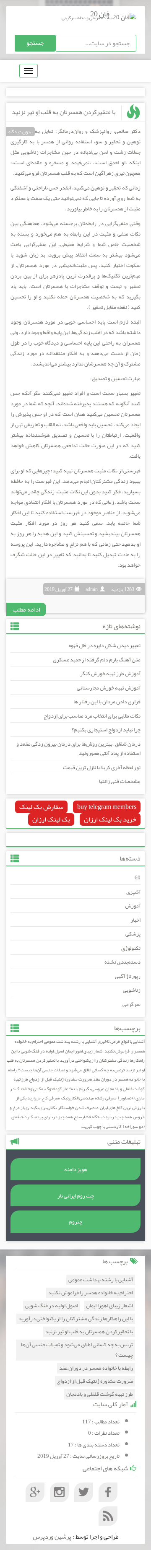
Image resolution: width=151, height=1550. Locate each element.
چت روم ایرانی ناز (75, 1195)
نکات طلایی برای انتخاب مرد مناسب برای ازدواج (92, 715)
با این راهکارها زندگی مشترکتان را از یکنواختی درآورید (78, 1056)
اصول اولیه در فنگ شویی (42, 1051)
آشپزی (133, 891)
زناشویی (132, 990)
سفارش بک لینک (41, 807)
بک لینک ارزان (51, 819)
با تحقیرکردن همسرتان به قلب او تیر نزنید (64, 112)
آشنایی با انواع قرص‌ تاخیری (121, 1041)
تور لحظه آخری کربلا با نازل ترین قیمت (102, 767)
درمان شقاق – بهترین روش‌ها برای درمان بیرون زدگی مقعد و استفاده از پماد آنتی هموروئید (78, 749)
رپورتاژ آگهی (128, 976)
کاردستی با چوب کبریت (101, 1126)
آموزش (133, 905)
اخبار (135, 920)
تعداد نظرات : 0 (104, 1433)
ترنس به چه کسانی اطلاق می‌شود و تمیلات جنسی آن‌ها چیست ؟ (71, 1069)
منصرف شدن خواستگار (78, 1107)
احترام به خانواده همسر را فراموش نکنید (90, 1293)
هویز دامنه (75, 1169)
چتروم (75, 1221)
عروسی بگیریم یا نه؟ (86, 1088)
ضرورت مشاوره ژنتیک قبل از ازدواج (60, 1079)
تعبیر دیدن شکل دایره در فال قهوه (105, 645)
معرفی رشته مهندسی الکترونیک (89, 1098)
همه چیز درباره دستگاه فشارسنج (103, 1116)
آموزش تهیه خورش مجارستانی (109, 687)
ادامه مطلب (26, 609)
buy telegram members (106, 807)
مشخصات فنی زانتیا (120, 781)
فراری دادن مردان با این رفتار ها (107, 701)
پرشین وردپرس (52, 1536)
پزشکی (133, 933)
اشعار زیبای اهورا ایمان (84, 1051)
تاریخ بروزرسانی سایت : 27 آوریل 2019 (78, 1456)
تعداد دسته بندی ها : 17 (94, 1444)
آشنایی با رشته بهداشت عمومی (70, 1041)
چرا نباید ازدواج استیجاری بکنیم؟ (106, 729)
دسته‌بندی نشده (122, 961)
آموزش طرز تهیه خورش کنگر (110, 673)
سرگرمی (131, 1004)
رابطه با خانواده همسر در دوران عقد (96, 1368)
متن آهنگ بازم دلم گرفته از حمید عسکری (97, 659)
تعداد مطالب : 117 (101, 1421)
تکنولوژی (131, 948)
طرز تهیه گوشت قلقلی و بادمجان (99, 1394)
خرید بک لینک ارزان (110, 819)
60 (138, 877)
